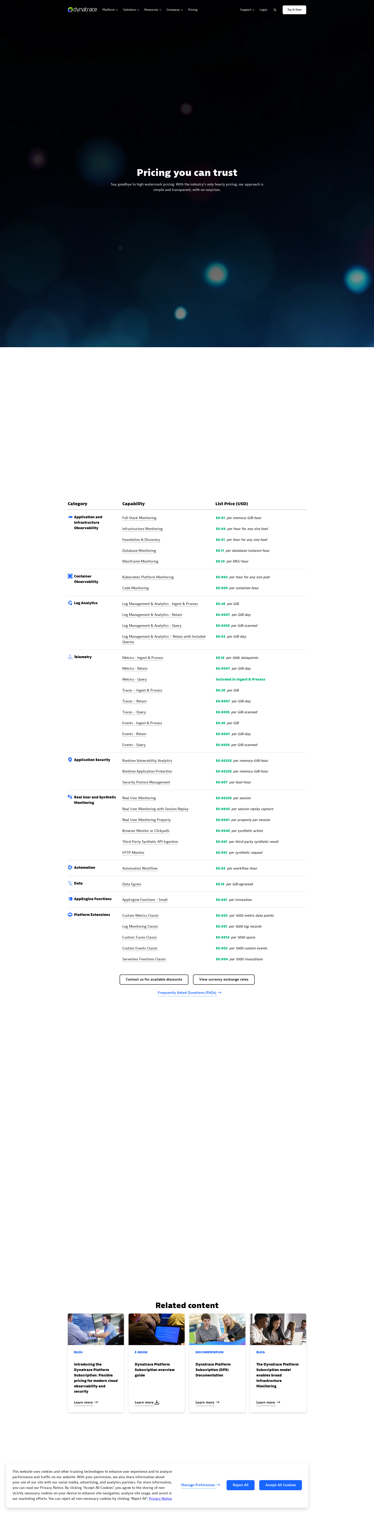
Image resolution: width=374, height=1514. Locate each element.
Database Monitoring (139, 550)
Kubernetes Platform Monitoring (148, 577)
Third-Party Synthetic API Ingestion (150, 842)
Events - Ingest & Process (142, 723)
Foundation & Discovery (141, 540)
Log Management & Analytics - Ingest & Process (160, 604)
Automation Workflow (140, 868)
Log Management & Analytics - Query (152, 625)
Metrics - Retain (134, 669)
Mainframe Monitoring (140, 561)
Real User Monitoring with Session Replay (155, 809)
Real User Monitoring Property (146, 820)
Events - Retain (134, 734)
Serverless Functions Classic (144, 959)
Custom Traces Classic (139, 937)
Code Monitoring (135, 588)
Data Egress (131, 884)
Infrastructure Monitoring (142, 529)
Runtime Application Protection (147, 771)
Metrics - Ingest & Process (142, 658)
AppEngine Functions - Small (145, 900)
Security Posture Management (146, 782)
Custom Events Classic (140, 948)
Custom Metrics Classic (140, 915)
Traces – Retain (134, 701)
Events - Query (134, 745)
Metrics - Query (134, 679)
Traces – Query (134, 712)
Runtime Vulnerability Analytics (147, 760)
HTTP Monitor (133, 852)
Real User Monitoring (139, 798)
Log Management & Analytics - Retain (152, 615)
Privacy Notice (160, 1498)
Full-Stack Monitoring (139, 518)
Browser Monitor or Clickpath (145, 831)
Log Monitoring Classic (140, 926)
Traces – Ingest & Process (142, 690)
